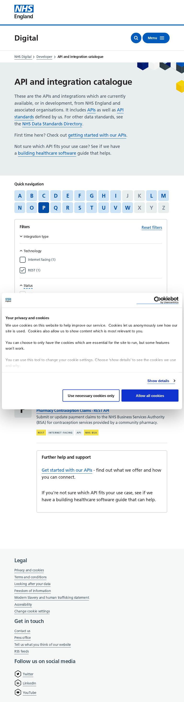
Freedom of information (32, 591)
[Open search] (136, 38)
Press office (22, 638)
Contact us (22, 631)
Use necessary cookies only (91, 395)
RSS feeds (21, 651)
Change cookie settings (32, 611)
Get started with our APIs (67, 470)
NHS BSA (91, 432)
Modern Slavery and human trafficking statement (51, 597)
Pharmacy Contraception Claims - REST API (72, 410)
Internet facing (61, 432)
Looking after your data (32, 584)
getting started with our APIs (97, 135)
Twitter (28, 674)
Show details (158, 381)
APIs (91, 110)
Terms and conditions (30, 577)
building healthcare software (47, 153)
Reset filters (152, 227)
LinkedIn (29, 683)
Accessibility (23, 604)
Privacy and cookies (29, 570)
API (79, 432)
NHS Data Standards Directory (52, 124)
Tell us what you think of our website (42, 644)
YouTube (29, 692)
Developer (44, 57)
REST (41, 432)
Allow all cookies (150, 395)
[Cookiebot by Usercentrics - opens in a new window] (157, 300)
